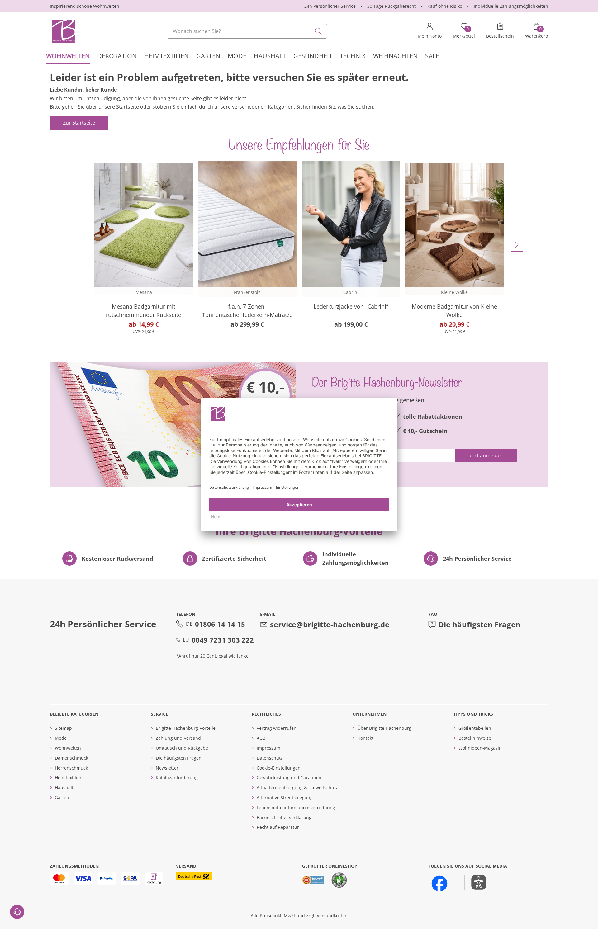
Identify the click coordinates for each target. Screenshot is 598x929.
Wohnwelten (68, 748)
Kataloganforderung (177, 777)
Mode (61, 738)
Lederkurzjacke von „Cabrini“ (351, 306)
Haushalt (64, 787)
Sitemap (63, 728)
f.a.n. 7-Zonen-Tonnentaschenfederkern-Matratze (247, 310)
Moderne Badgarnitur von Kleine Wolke (454, 310)
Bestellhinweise (474, 738)
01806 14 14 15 (220, 624)
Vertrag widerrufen (277, 728)
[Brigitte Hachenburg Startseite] (63, 31)
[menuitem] (67, 57)
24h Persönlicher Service (330, 6)
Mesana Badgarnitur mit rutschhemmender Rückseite (143, 310)
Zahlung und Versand (178, 738)
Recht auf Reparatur (278, 827)
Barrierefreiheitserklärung (284, 817)
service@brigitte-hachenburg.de (329, 624)
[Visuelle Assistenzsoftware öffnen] (475, 882)
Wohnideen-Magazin (480, 748)
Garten (62, 797)
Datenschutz (270, 758)
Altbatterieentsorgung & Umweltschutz (297, 787)
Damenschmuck (71, 758)
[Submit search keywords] (318, 31)
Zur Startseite (79, 122)
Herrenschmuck (71, 768)
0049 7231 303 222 (223, 639)
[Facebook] (439, 883)
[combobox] (247, 31)
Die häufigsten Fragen (479, 624)
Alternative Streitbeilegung (285, 797)
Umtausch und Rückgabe (182, 748)
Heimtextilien (69, 777)
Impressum (268, 748)
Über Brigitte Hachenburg (384, 728)
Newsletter (167, 768)
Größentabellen (474, 728)
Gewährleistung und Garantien (289, 777)
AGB (261, 738)
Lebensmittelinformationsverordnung (296, 807)
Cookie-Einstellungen (279, 768)
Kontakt (365, 738)
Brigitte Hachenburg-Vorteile (186, 728)
